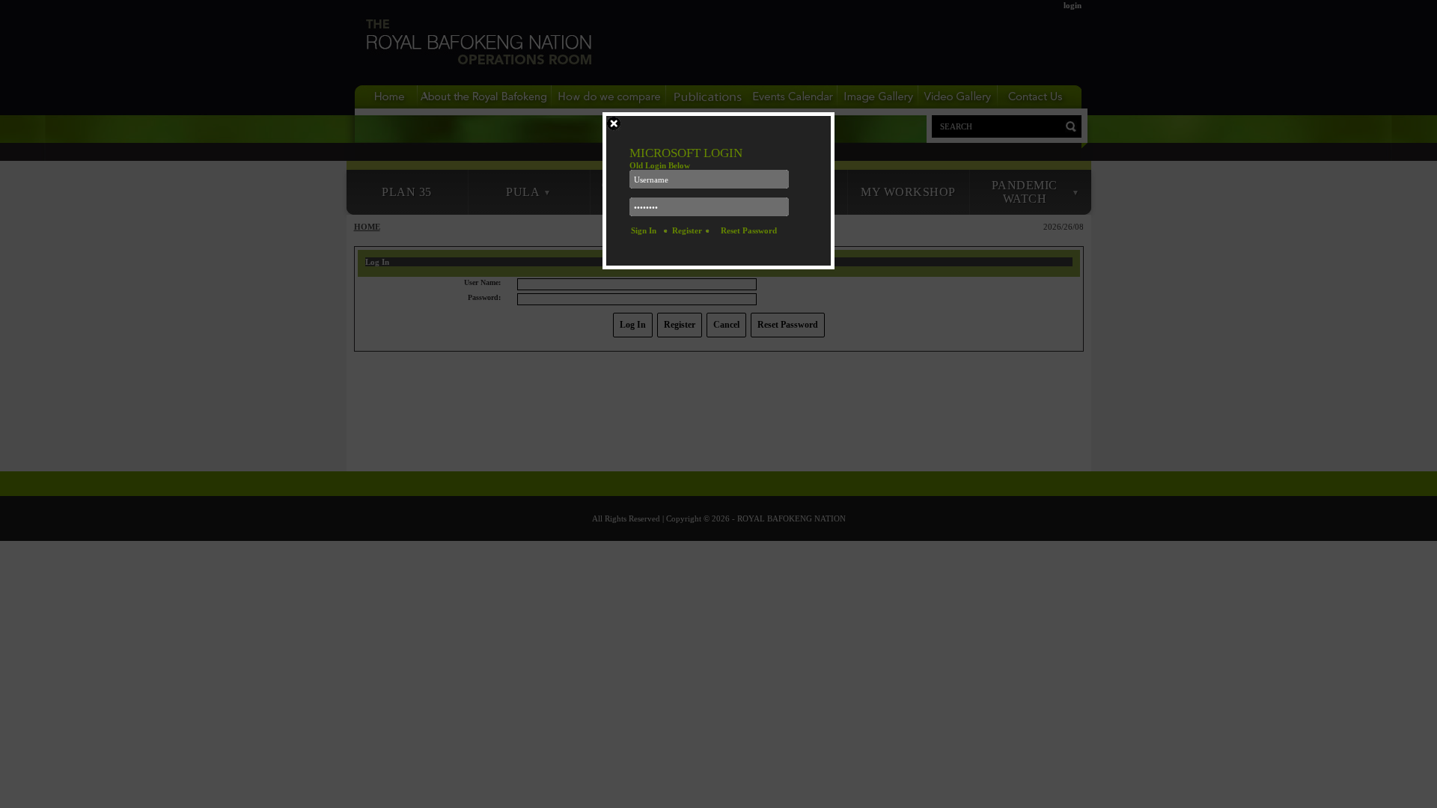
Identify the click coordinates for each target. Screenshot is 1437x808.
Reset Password (749, 230)
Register (687, 230)
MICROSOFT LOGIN (685, 153)
